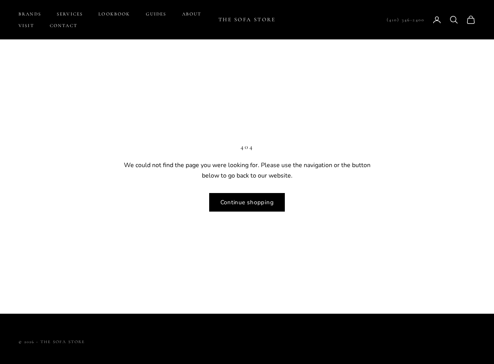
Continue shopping (247, 202)
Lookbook (114, 14)
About (192, 14)
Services (70, 14)
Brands (30, 14)
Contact (64, 25)
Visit (26, 25)
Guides (156, 14)
